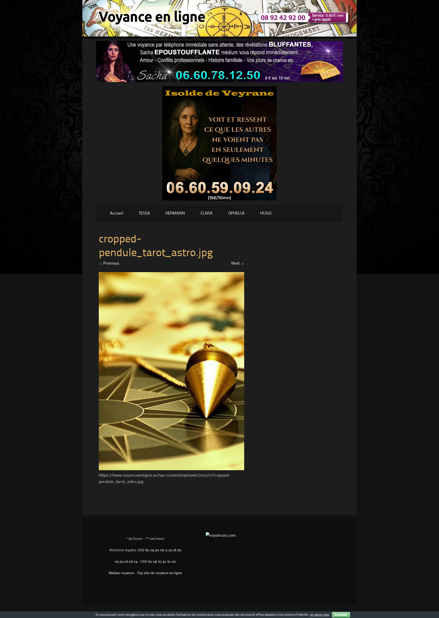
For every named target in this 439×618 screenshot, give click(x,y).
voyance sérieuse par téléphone (111, 587)
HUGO (265, 213)
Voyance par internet (126, 580)
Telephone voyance (135, 581)
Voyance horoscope (144, 580)
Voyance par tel (135, 580)
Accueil (116, 213)
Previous (109, 263)
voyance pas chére (109, 589)
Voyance (163, 582)
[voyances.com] (219, 202)
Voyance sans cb (108, 580)
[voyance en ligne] (219, 35)
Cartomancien (120, 582)
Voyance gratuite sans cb (120, 585)
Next (237, 263)
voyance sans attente (169, 585)
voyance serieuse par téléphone (169, 588)
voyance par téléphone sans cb (147, 587)
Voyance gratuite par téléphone (173, 584)
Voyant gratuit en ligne (132, 585)
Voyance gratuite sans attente (178, 580)
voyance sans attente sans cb (156, 585)
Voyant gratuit (137, 586)
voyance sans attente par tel (176, 586)
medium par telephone (160, 587)
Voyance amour (146, 582)
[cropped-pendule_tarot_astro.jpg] (171, 469)
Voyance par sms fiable (113, 586)
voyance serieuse (157, 588)
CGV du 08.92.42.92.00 (158, 561)
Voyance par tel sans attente (126, 586)
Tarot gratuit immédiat (122, 584)
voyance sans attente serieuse (146, 588)
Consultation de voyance (156, 581)
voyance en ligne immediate (110, 584)
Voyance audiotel (175, 581)
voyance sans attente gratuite (131, 588)
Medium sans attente (137, 582)
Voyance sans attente (155, 580)
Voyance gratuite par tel (133, 584)
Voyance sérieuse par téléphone (158, 584)
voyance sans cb (135, 587)
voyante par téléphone (144, 585)
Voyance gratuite (116, 580)
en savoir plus (319, 614)
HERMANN (175, 213)
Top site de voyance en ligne (159, 573)
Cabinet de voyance (145, 581)
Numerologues (113, 582)
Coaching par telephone (179, 582)
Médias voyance (121, 573)
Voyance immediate (155, 582)
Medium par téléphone (146, 586)
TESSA (144, 213)
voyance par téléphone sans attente (161, 586)
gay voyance (179, 588)
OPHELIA (236, 213)
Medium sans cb (128, 582)
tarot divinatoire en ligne (125, 587)
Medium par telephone (117, 581)
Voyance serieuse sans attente (173, 587)
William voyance (107, 581)
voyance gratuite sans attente (117, 588)
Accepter (341, 614)
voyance (185, 588)
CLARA (207, 213)
